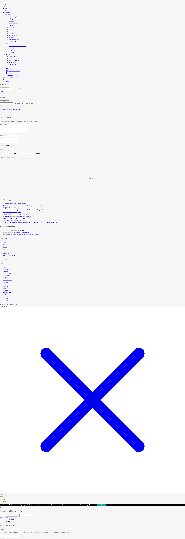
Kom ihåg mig (5, 519)
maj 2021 (5, 286)
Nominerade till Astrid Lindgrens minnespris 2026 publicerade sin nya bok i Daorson (26, 210)
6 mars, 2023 (8, 113)
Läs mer (103, 504)
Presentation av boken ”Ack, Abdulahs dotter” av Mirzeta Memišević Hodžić (23, 206)
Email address (4, 529)
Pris (4, 257)
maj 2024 (5, 278)
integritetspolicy (68, 532)
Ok (97, 504)
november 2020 (7, 292)
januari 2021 (6, 288)
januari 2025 (6, 276)
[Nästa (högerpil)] (2, 496)
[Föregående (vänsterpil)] (0, 496)
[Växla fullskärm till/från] (2, 494)
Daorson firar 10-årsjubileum (16, 230)
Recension (5, 259)
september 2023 (7, 280)
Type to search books (23, 103)
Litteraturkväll (7, 251)
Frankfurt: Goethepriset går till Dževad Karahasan (26, 234)
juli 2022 (5, 284)
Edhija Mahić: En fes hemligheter (12, 212)
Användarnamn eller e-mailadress (9, 515)
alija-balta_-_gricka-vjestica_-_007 (14, 109)
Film (4, 249)
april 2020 (5, 299)
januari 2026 (6, 269)
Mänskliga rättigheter (9, 255)
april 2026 (5, 267)
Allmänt (5, 243)
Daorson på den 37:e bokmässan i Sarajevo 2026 (16, 203)
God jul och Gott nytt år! (9, 208)
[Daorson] (3, 84)
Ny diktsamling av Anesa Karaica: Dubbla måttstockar (17, 216)
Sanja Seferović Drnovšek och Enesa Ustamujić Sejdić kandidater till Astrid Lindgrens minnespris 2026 (30, 222)
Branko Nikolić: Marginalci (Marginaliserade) (15, 214)
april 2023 (5, 282)
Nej (100, 504)
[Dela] (3, 494)
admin (3, 113)
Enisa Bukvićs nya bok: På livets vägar (13, 220)
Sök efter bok (17, 89)
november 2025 (7, 274)
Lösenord (3, 517)
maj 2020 (5, 297)
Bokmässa (6, 245)
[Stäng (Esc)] (4, 494)
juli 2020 (5, 294)
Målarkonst (6, 253)
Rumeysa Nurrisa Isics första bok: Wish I (14, 218)
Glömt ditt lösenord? (5, 521)
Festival (5, 247)
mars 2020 (6, 301)
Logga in (2, 91)
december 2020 (7, 290)
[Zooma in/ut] (0, 494)
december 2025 (7, 271)
